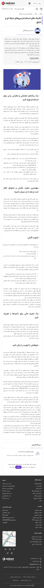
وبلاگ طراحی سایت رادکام (25, 14)
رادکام (40, 14)
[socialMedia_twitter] (13, 549)
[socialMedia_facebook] (5, 549)
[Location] (9, 546)
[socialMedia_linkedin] (11, 553)
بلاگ (36, 14)
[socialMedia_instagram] (9, 549)
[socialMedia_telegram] (7, 553)
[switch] (29, 3)
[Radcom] (14, 3)
